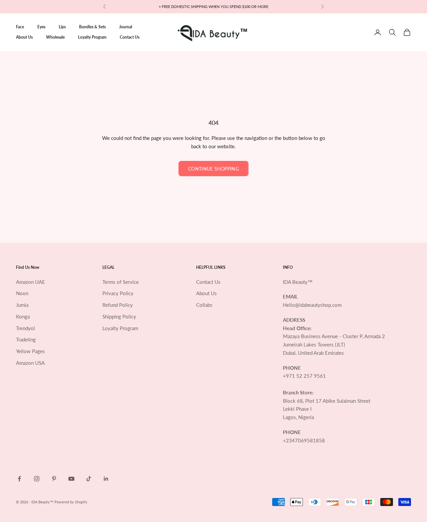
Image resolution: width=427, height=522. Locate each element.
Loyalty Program (92, 37)
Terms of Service (120, 282)
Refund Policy (117, 305)
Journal (125, 26)
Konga (23, 316)
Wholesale (55, 37)
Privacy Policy (117, 293)
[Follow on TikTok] (88, 478)
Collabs (204, 305)
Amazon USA (30, 363)
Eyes (41, 26)
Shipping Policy (119, 316)
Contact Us (129, 37)
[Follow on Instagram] (36, 478)
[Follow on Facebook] (19, 478)
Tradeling (26, 339)
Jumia (22, 305)
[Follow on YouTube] (71, 478)
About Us (24, 37)
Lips (62, 26)
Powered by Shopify (70, 502)
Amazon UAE (30, 282)
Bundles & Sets (92, 26)
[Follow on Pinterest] (54, 478)
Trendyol (25, 328)
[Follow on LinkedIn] (106, 478)
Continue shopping (213, 169)
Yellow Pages (30, 351)
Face (20, 26)
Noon (22, 293)
